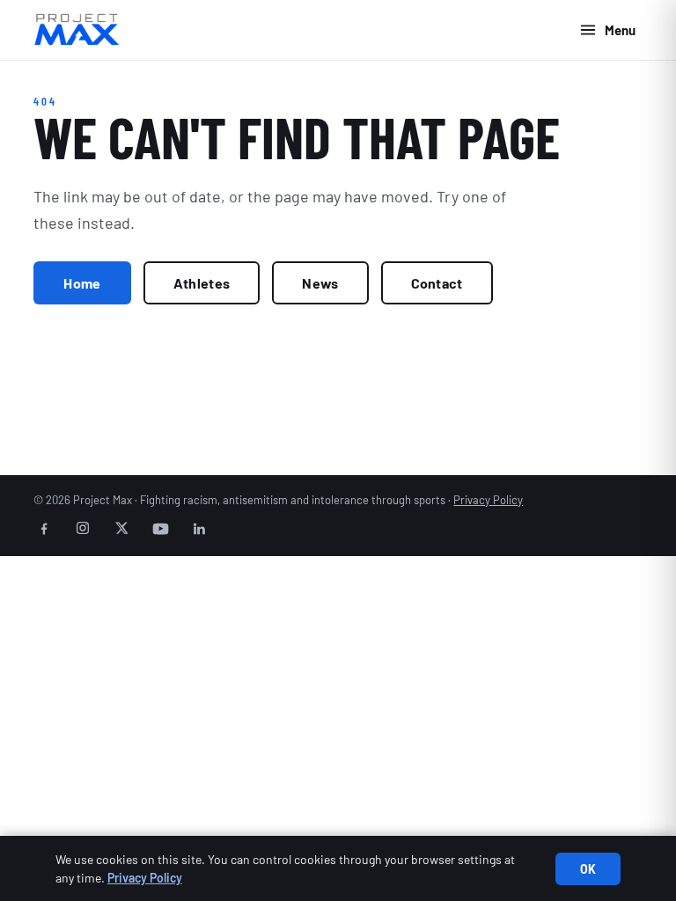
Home (81, 283)
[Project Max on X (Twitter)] (121, 527)
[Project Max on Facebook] (44, 527)
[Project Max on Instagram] (82, 527)
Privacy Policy (488, 500)
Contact (437, 283)
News (320, 283)
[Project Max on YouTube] (160, 527)
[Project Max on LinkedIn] (198, 527)
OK (588, 868)
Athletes (202, 283)
